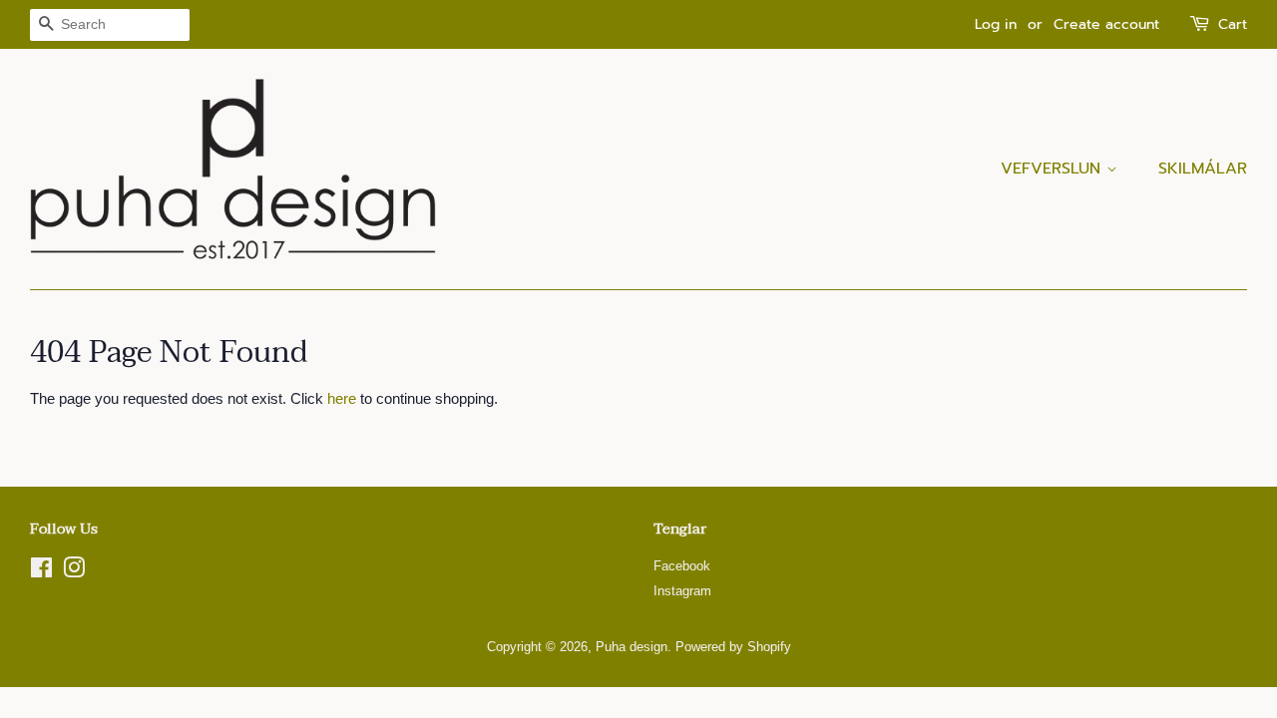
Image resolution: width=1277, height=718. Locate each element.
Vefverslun (1053, 168)
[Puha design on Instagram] (74, 571)
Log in (996, 24)
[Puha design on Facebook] (41, 571)
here (341, 398)
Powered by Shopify (733, 646)
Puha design (631, 646)
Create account (1106, 24)
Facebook (681, 565)
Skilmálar (1202, 168)
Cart (1232, 24)
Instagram (682, 590)
